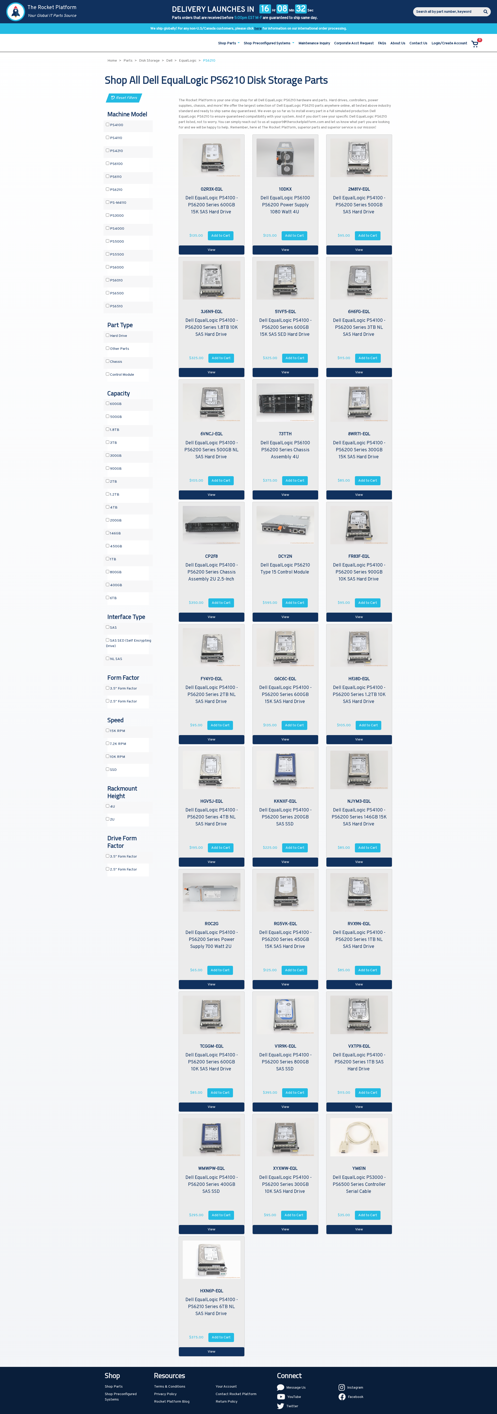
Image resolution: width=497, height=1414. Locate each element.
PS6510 (116, 306)
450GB (115, 546)
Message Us (296, 1388)
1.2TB (114, 494)
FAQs (382, 43)
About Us (397, 43)
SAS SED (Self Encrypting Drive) (128, 643)
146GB (115, 533)
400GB (115, 585)
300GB (115, 456)
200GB (115, 520)
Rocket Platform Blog (171, 1402)
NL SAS (115, 659)
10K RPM (117, 757)
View (211, 250)
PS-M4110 (117, 203)
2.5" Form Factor (123, 701)
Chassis (115, 362)
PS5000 (116, 242)
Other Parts (119, 349)
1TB (112, 559)
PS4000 (116, 229)
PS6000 (116, 267)
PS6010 (116, 280)
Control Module (121, 375)
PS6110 (115, 177)
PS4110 (115, 138)
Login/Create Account (449, 43)
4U (112, 806)
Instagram (355, 1388)
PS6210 (115, 190)
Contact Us (418, 43)
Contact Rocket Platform (236, 1394)
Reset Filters (126, 98)
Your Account (226, 1386)
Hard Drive (118, 336)
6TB (113, 598)
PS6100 (116, 164)
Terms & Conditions (169, 1386)
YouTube (294, 1397)
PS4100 (116, 125)
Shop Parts (114, 1386)
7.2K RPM (117, 744)
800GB (115, 572)
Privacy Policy (165, 1394)
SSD (113, 770)
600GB (115, 404)
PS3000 (116, 216)
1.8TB (114, 430)
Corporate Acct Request (354, 43)
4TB (113, 507)
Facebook (355, 1397)
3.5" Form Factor (123, 688)
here (258, 28)
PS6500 (116, 293)
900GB (115, 469)
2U (111, 819)
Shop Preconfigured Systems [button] (267, 43)
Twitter (292, 1406)
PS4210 (116, 151)
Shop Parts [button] (227, 43)
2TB (113, 482)
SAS (113, 628)
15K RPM (117, 731)
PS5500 (116, 254)
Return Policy (226, 1402)
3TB (113, 443)
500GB (115, 417)
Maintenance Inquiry (314, 43)
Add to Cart (220, 236)
